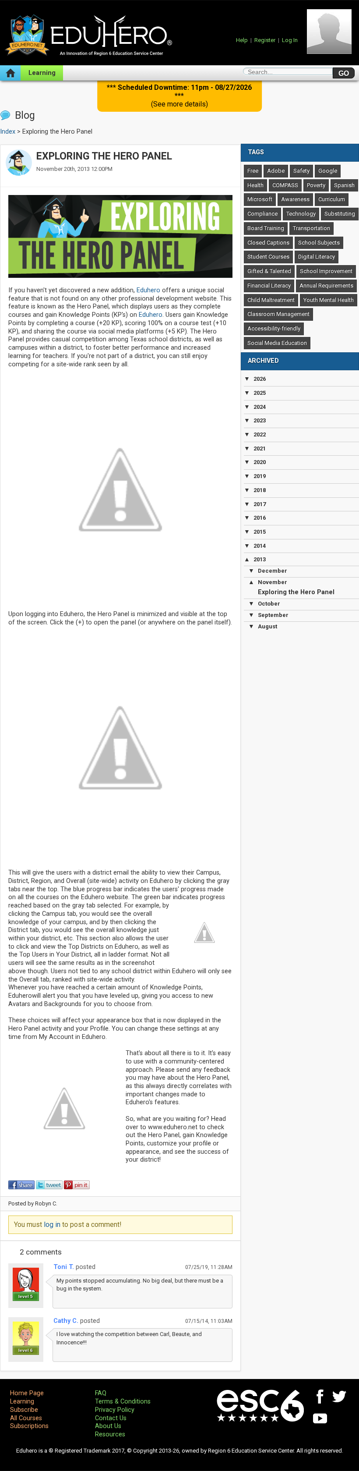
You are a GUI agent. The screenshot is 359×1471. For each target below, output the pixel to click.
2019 (259, 476)
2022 (259, 434)
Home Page (27, 1393)
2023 (259, 420)
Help (242, 40)
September (273, 615)
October (269, 603)
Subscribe (24, 1410)
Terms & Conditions (123, 1401)
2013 (259, 559)
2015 (259, 531)
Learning (42, 73)
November (272, 582)
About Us (108, 1426)
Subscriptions (29, 1426)
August (267, 626)
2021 (259, 448)
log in (52, 1224)
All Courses (26, 1418)
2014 (259, 545)
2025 (259, 393)
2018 (259, 490)
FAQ (100, 1393)
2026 (259, 379)
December (272, 570)
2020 (259, 462)
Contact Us (111, 1418)
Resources (110, 1434)
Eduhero (148, 290)
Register (264, 40)
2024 (259, 407)
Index (7, 131)
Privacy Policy (114, 1410)
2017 (259, 504)
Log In (290, 40)
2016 (259, 517)
